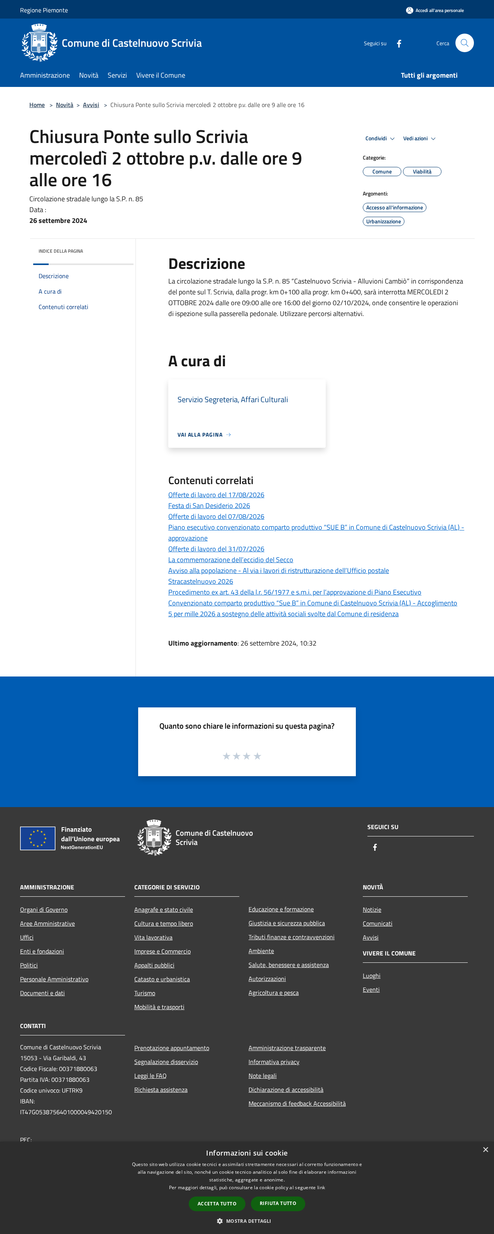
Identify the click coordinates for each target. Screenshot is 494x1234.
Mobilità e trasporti (159, 1006)
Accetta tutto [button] (217, 1203)
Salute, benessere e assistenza (289, 964)
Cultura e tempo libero (163, 923)
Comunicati (377, 923)
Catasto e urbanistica (162, 979)
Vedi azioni (416, 138)
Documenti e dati (42, 993)
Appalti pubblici (154, 965)
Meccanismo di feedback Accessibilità (297, 1103)
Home (37, 104)
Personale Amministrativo (54, 979)
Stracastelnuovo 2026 (200, 581)
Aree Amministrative (47, 923)
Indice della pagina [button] (61, 251)
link (321, 1187)
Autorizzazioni (267, 978)
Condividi (376, 138)
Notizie (372, 909)
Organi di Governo (44, 909)
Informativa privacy (274, 1061)
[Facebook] (396, 42)
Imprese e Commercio (162, 951)
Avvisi (91, 104)
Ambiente (261, 950)
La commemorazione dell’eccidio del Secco (230, 559)
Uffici (27, 937)
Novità (64, 104)
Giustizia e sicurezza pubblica (287, 923)
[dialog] (247, 1188)
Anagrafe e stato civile (163, 909)
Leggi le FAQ (150, 1075)
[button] (247, 1221)
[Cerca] (464, 43)
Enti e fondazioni (42, 951)
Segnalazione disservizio (166, 1061)
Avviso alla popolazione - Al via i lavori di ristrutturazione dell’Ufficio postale (278, 570)
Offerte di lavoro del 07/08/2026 (216, 516)
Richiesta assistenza (161, 1089)
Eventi (371, 989)
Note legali (263, 1075)
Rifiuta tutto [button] (278, 1203)
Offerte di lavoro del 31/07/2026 (216, 549)
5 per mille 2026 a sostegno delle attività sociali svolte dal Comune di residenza (283, 614)
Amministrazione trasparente (287, 1047)
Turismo (144, 993)
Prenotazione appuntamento (171, 1047)
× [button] (485, 1150)
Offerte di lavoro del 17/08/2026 (216, 495)
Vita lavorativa (153, 937)
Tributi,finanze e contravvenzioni (292, 937)
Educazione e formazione (281, 909)
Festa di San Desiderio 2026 (209, 505)
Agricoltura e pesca (274, 992)
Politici (29, 965)
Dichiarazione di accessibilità (286, 1089)
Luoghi (372, 975)
